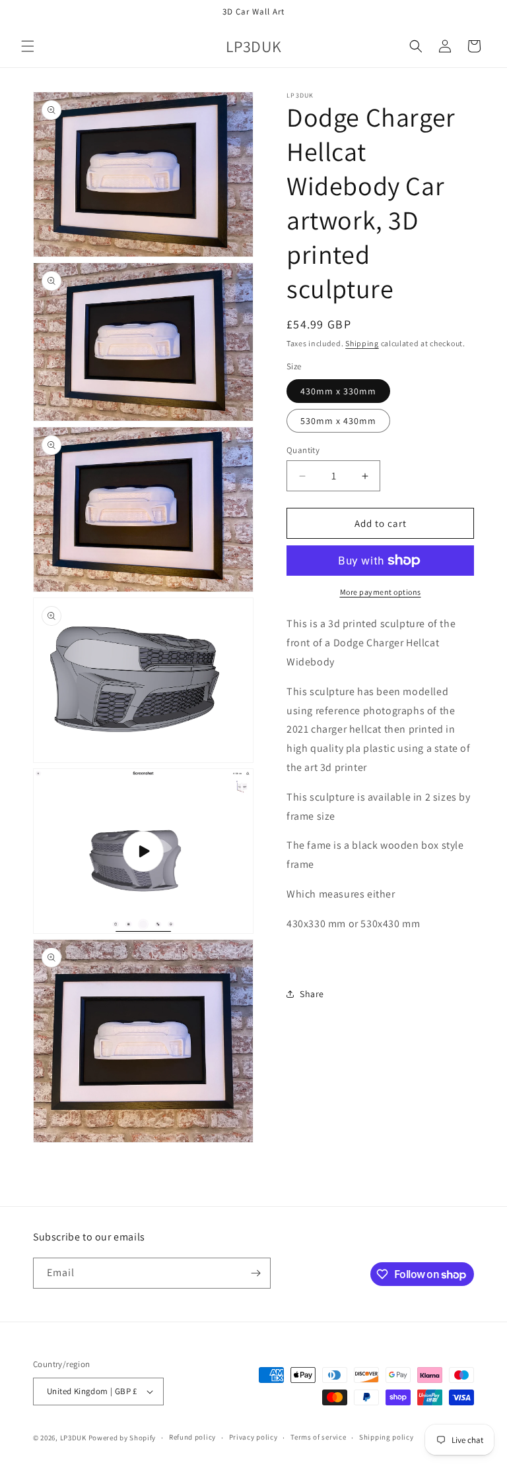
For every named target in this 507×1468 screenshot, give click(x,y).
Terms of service (318, 1437)
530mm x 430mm (338, 421)
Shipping (362, 343)
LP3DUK (73, 1437)
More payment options (380, 592)
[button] (27, 46)
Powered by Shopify (122, 1437)
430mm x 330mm (338, 391)
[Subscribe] (255, 1273)
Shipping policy (386, 1437)
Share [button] (312, 994)
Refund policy (192, 1437)
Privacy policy (253, 1437)
